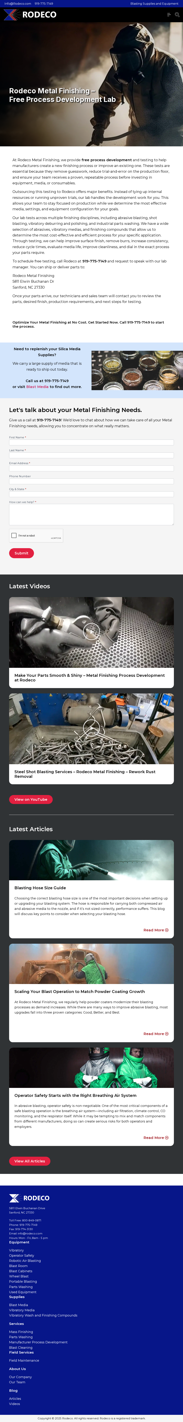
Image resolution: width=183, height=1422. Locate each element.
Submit (21, 553)
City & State (17, 489)
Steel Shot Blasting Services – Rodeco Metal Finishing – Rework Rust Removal (84, 774)
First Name (17, 437)
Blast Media (37, 387)
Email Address (19, 463)
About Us (17, 1369)
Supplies (17, 1297)
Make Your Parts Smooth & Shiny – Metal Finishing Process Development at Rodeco (89, 678)
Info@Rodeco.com (17, 3)
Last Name (17, 450)
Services (16, 1324)
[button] (91, 632)
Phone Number (20, 476)
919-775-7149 (44, 3)
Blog (13, 1390)
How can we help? (22, 502)
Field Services (21, 1352)
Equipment (19, 1242)
